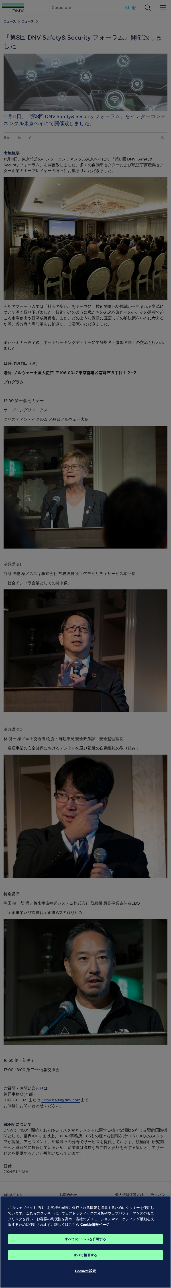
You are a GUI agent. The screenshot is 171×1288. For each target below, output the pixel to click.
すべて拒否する (85, 1255)
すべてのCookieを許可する (85, 1239)
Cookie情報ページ (95, 1224)
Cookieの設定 (85, 1271)
